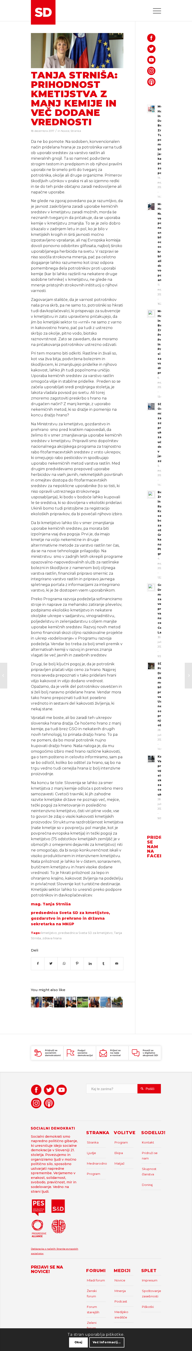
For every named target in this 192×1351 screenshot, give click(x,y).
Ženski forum (92, 1293)
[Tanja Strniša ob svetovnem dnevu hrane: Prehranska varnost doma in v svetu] (36, 1002)
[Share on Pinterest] (77, 963)
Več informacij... (107, 1342)
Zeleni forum (91, 1325)
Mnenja (120, 1291)
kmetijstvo (49, 933)
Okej (78, 1342)
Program (93, 1174)
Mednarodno (96, 1163)
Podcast (120, 1301)
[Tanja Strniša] (77, 50)
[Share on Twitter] (50, 963)
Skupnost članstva (149, 1171)
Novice (65, 131)
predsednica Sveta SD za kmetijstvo (85, 933)
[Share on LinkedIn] (90, 963)
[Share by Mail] (116, 963)
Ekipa (118, 1153)
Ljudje (91, 1153)
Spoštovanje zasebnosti (151, 1293)
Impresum (149, 1280)
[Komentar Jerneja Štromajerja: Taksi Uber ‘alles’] (3, 675)
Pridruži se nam (150, 1155)
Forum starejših (93, 1309)
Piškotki (148, 1307)
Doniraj (147, 1185)
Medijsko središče (121, 1314)
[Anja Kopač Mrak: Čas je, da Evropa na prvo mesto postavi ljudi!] (188, 675)
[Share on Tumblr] (103, 963)
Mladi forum (96, 1280)
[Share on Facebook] (37, 963)
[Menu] (154, 10)
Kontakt (148, 1142)
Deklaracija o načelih (43, 1248)
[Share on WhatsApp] (64, 963)
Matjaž (119, 1163)
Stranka (75, 131)
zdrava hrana (52, 938)
